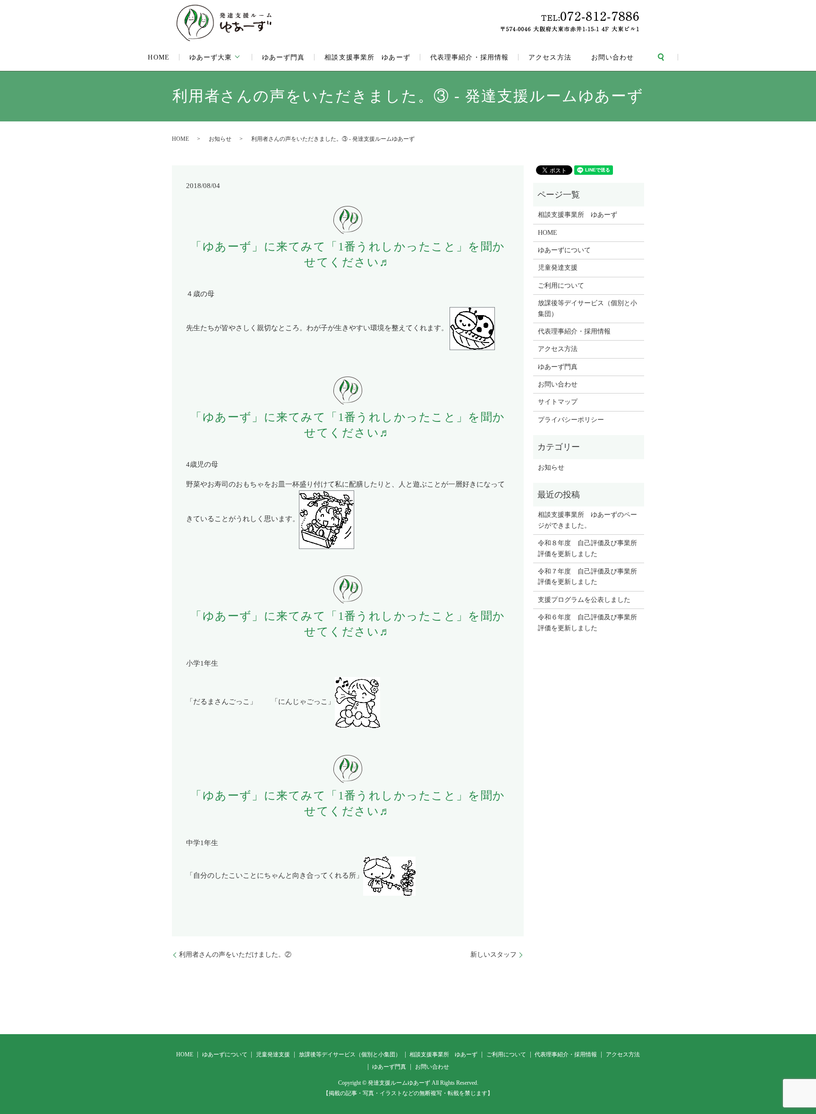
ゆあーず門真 (283, 57)
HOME (158, 57)
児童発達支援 (558, 267)
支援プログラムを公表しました (584, 599)
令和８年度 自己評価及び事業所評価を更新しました (587, 548)
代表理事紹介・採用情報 (469, 57)
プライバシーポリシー (571, 419)
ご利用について (561, 285)
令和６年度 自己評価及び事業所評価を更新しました (587, 622)
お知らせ (220, 139)
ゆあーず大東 (210, 57)
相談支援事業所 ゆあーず (367, 57)
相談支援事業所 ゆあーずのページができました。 (587, 520)
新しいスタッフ (493, 954)
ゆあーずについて (564, 250)
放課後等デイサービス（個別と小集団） (587, 308)
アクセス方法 (549, 57)
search (661, 57)
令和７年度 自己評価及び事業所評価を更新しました (587, 576)
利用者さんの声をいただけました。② (235, 954)
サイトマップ (558, 401)
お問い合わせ (612, 57)
